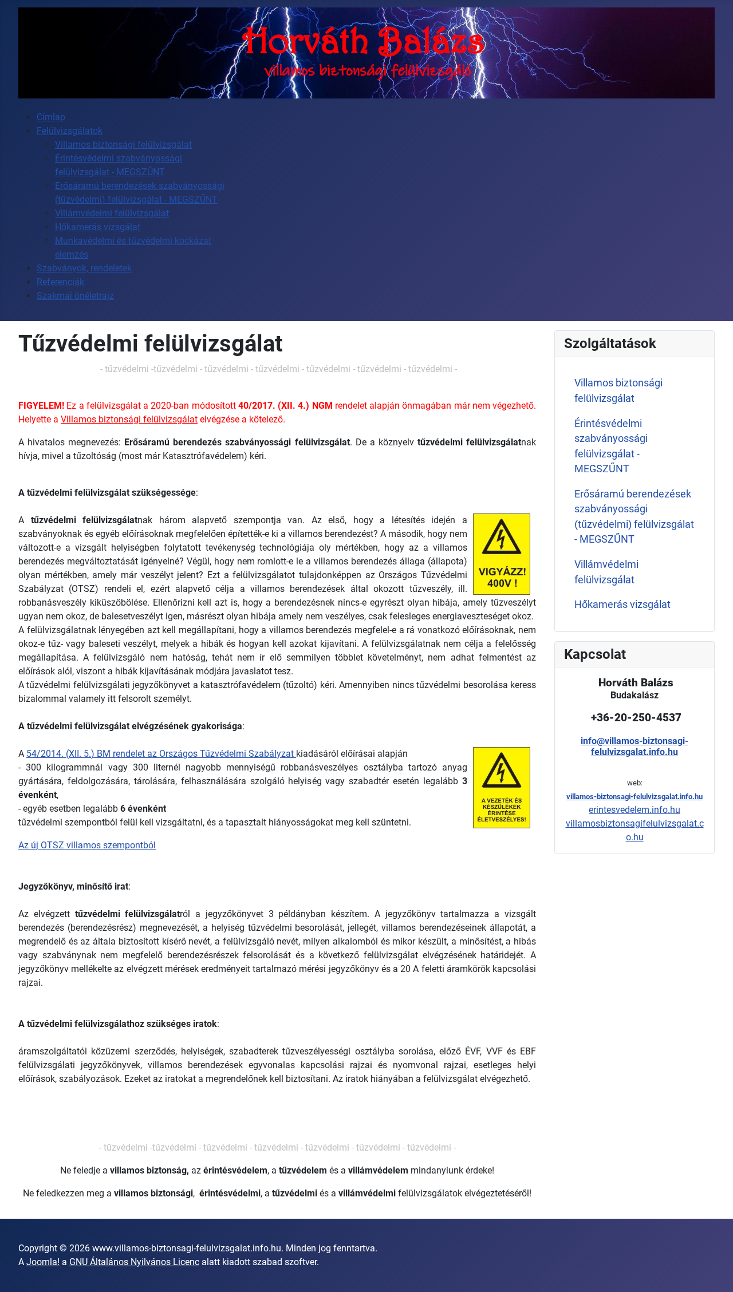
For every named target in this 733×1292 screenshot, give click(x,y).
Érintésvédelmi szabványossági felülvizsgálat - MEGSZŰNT (611, 446)
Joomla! (43, 1262)
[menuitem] (51, 117)
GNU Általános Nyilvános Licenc (134, 1262)
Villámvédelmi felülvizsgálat (606, 572)
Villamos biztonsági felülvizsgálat (129, 419)
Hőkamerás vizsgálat (622, 604)
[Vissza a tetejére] (713, 1271)
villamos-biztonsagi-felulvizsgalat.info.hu (634, 796)
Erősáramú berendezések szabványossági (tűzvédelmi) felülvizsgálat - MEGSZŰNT (634, 516)
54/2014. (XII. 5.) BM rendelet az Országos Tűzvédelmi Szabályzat (161, 753)
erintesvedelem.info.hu (634, 809)
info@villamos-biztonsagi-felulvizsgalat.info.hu (634, 746)
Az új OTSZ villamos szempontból (87, 845)
